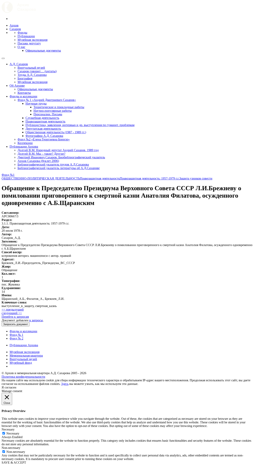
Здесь (65, 384)
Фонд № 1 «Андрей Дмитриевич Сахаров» (47, 100)
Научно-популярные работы (52, 110)
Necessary (12, 433)
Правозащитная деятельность (45, 121)
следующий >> (12, 313)
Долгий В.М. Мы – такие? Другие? (41, 153)
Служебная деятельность (42, 118)
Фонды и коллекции (23, 96)
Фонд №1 (8, 175)
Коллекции (25, 143)
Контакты (24, 92)
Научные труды (36, 103)
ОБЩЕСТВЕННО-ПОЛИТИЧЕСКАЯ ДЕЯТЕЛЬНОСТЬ (41, 178)
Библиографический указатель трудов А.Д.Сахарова (53, 164)
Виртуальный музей (31, 67)
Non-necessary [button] (11, 447)
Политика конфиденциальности (23, 376)
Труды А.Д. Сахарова (32, 75)
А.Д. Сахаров (19, 64)
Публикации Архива (24, 146)
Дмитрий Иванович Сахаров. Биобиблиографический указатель (61, 157)
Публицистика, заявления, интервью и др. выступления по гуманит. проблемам (80, 125)
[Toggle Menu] (3, 58)
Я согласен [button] (9, 387)
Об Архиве (17, 85)
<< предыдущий (13, 309)
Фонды (22, 32)
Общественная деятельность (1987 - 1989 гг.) (56, 132)
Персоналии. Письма (47, 114)
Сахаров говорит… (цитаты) (37, 71)
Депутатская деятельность (43, 128)
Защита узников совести (195, 178)
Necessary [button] (8, 429)
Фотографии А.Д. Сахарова (44, 135)
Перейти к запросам (15, 316)
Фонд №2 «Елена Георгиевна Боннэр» (44, 139)
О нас (21, 47)
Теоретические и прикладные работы (58, 107)
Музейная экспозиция (32, 39)
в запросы (36, 320)
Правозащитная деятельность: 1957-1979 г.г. (149, 178)
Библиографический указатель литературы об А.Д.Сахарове (59, 168)
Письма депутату (29, 43)
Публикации (26, 36)
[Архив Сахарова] (19, 12)
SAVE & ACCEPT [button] (14, 462)
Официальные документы (43, 50)
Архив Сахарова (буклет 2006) (38, 161)
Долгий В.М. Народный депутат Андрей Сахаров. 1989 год (58, 150)
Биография (25, 78)
